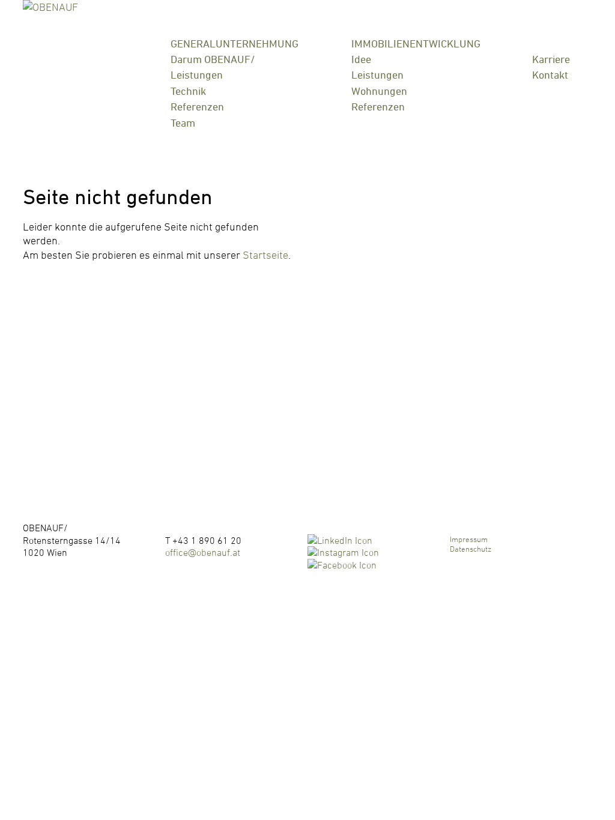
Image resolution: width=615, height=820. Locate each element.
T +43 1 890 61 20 (203, 540)
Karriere (551, 59)
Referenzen (197, 106)
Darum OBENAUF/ (213, 59)
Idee (361, 59)
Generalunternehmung (234, 44)
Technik (188, 91)
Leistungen (197, 74)
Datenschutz (470, 548)
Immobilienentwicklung (415, 44)
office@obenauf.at (202, 552)
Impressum (469, 539)
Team (183, 122)
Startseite (265, 255)
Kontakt (550, 74)
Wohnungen (379, 91)
